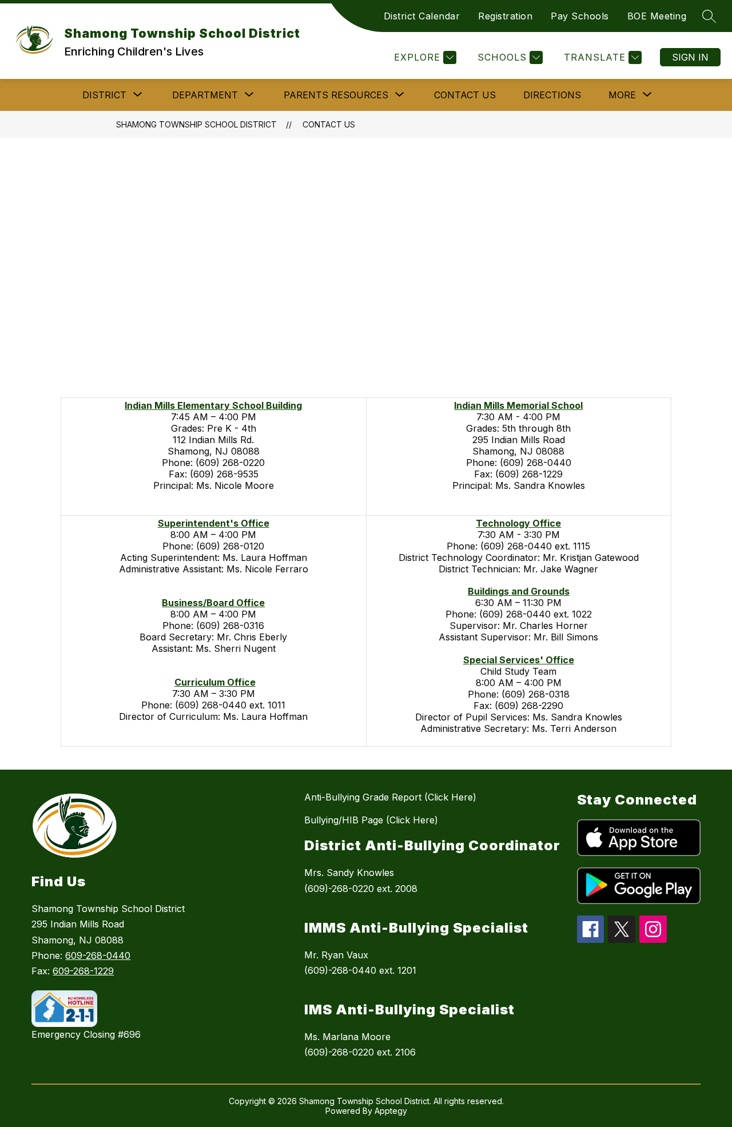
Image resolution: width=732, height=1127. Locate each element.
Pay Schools (580, 16)
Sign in (690, 57)
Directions (552, 95)
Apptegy (391, 1111)
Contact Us (465, 95)
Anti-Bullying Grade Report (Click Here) (390, 797)
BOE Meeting (657, 16)
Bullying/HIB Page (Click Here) (371, 820)
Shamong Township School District (196, 124)
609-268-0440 (97, 955)
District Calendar (422, 16)
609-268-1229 (83, 971)
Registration (505, 16)
